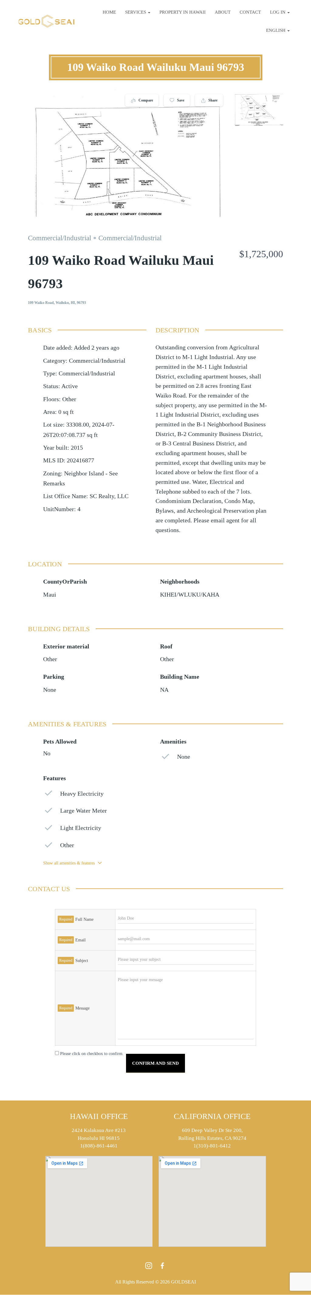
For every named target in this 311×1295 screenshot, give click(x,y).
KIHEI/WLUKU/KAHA (189, 594)
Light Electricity (80, 828)
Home (109, 12)
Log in (278, 12)
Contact (250, 12)
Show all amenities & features (69, 863)
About (223, 12)
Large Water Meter (83, 810)
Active (69, 386)
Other (50, 659)
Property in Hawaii (182, 12)
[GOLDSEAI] (46, 21)
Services (136, 12)
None (49, 690)
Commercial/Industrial (59, 238)
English (276, 30)
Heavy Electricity (82, 794)
